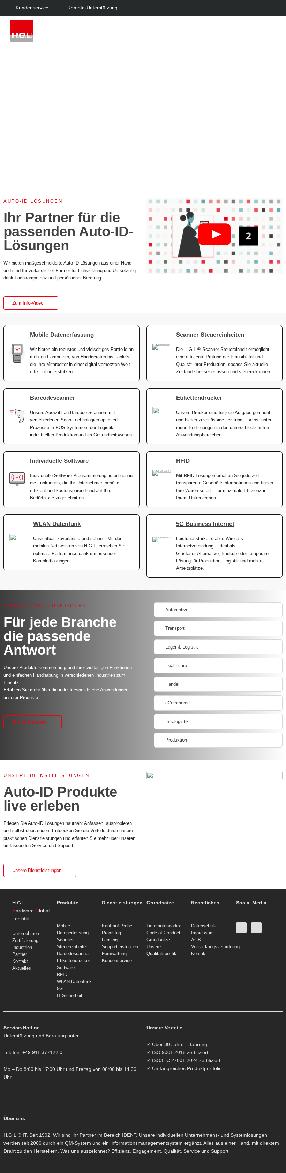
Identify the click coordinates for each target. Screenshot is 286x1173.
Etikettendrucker (199, 397)
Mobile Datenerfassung (62, 334)
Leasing (110, 939)
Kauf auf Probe (117, 925)
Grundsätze (158, 939)
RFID (183, 461)
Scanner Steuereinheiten (210, 334)
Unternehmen (25, 933)
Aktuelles (21, 968)
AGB (196, 939)
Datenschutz (204, 925)
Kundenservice (117, 960)
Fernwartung (114, 953)
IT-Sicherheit (69, 995)
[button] (271, 31)
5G (60, 988)
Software (66, 967)
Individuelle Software (59, 461)
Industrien (22, 947)
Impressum (202, 932)
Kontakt (20, 961)
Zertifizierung (25, 940)
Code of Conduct (163, 932)
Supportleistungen (120, 946)
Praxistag (111, 932)
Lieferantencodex (163, 925)
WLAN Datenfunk (57, 524)
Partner (19, 954)
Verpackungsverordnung (210, 946)
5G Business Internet (205, 524)
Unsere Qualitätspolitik (161, 950)
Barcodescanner (52, 397)
